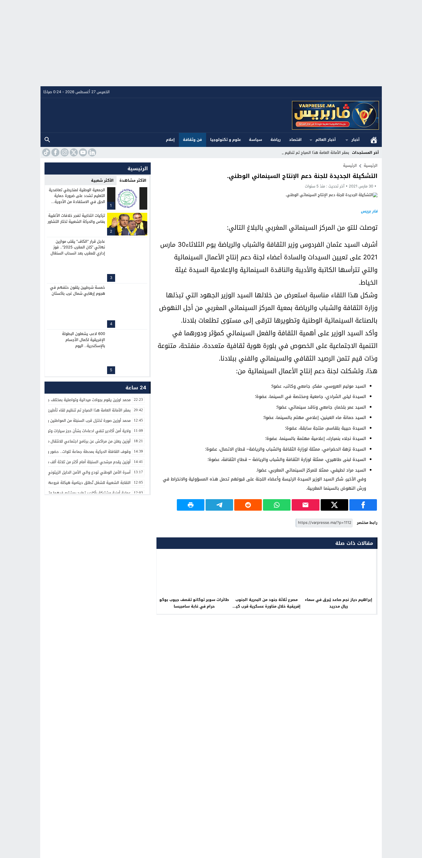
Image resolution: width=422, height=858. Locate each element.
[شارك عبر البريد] (305, 504)
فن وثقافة (192, 139)
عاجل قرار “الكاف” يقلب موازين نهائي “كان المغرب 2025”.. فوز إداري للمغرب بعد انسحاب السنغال (78, 247)
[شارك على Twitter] (334, 504)
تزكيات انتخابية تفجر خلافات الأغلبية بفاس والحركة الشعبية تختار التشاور (76, 218)
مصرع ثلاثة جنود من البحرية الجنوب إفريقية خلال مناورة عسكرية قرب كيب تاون (267, 606)
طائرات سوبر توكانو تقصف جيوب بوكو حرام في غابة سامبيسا (194, 603)
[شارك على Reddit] (248, 504)
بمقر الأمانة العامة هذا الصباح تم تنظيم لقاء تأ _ (310, 152)
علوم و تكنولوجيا (225, 139)
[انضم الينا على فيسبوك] (54, 152)
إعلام (170, 139)
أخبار (355, 139)
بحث (47, 140)
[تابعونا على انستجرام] (64, 152)
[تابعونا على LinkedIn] (91, 152)
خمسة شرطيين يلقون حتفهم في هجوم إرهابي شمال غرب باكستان (77, 290)
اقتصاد (295, 139)
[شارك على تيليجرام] (219, 504)
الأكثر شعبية (102, 180)
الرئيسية (374, 139)
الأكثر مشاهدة (132, 180)
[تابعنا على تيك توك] (45, 152)
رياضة (275, 139)
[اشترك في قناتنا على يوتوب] (82, 152)
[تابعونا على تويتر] (73, 152)
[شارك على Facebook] (363, 504)
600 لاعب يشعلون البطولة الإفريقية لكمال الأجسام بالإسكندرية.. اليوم (83, 339)
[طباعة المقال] (190, 504)
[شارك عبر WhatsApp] (276, 504)
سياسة (255, 139)
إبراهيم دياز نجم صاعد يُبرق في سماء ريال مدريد (338, 603)
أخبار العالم (325, 139)
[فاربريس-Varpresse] (211, 115)
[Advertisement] (211, 43)
